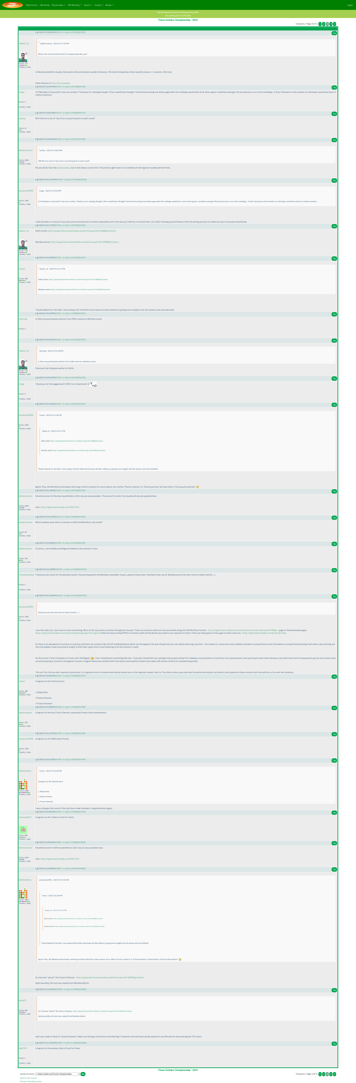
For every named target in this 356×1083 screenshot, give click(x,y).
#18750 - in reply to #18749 (66, 225)
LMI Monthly (74, 5)
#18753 (82, 339)
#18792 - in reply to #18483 (66, 811)
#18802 (82, 868)
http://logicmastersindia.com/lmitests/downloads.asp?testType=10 (68, 633)
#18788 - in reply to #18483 (66, 707)
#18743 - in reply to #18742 (66, 32)
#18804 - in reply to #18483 (67, 1042)
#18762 (83, 595)
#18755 (82, 404)
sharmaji (23, 318)
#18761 (83, 569)
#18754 (82, 377)
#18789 (82, 733)
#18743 (82, 32)
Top (334, 33)
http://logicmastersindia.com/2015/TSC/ (60, 507)
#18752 (82, 313)
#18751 (82, 257)
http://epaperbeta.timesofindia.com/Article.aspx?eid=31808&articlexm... (82, 230)
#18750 (82, 225)
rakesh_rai (24, 43)
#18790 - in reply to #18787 (66, 759)
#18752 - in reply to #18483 (66, 313)
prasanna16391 (26, 190)
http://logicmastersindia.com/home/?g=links (264, 633)
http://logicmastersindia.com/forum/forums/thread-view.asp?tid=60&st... (243, 630)
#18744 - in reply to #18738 (66, 86)
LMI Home (45, 4)
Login (350, 5)
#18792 (82, 811)
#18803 (83, 989)
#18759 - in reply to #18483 (66, 516)
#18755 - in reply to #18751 (66, 404)
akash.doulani (25, 548)
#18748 (82, 139)
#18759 (82, 516)
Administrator (26, 150)
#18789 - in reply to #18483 (66, 733)
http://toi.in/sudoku (60, 83)
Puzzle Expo (58, 5)
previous (61, 167)
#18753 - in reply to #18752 (66, 339)
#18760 (82, 543)
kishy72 (22, 1000)
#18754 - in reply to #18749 (66, 377)
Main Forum (32, 4)
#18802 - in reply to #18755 (66, 868)
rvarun (22, 268)
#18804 (83, 1042)
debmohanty (25, 770)
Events (98, 5)
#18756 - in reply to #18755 (66, 490)
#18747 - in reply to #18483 (66, 112)
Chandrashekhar (26, 574)
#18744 (82, 86)
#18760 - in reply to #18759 (66, 543)
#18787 (82, 675)
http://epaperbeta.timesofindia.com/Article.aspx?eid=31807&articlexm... (110, 977)
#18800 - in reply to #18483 (66, 842)
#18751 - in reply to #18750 (66, 257)
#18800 (82, 842)
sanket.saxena (25, 522)
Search (87, 5)
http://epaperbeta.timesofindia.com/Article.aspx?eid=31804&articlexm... (84, 242)
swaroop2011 (25, 817)
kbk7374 (23, 1048)
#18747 (82, 112)
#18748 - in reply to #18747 (66, 139)
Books (109, 5)
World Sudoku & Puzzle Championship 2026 (178, 12)
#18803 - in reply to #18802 (67, 989)
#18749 (83, 179)
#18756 (82, 490)
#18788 (82, 707)
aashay (22, 118)
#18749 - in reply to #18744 (67, 179)
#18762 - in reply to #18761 (67, 595)
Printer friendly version (31, 1081)
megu (21, 92)
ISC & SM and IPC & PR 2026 (178, 15)
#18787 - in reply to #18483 (66, 675)
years (67, 167)
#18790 (82, 759)
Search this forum (28, 1078)
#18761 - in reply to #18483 (67, 569)
